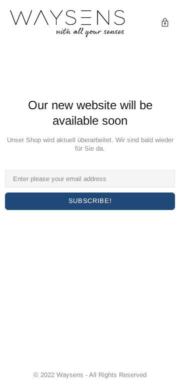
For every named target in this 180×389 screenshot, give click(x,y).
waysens (67, 23)
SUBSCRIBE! (90, 200)
